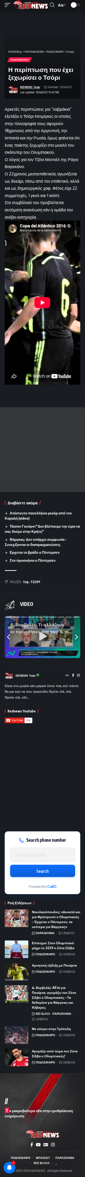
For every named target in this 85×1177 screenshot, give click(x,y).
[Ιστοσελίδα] (67, 676)
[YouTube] (38, 1144)
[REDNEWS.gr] (31, 5)
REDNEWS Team (30, 87)
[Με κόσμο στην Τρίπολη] (16, 1035)
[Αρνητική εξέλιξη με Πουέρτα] (16, 971)
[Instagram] (78, 676)
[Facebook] (73, 676)
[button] (9, 5)
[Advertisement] (42, 449)
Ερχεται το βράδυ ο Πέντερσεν (35, 552)
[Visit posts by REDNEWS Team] (13, 90)
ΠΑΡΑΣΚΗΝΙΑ (45, 933)
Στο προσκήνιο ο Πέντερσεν (32, 560)
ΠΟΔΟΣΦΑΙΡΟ (20, 59)
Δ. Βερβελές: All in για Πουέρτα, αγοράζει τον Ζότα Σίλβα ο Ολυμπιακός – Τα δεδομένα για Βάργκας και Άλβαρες (54, 997)
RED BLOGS (43, 1013)
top (26, 582)
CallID (51, 887)
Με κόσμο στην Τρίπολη (51, 1029)
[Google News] (45, 1144)
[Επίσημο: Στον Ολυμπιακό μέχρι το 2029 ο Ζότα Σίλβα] (16, 949)
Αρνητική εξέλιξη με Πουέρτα (54, 965)
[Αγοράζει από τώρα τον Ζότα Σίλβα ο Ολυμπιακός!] (16, 1057)
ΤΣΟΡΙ (35, 582)
